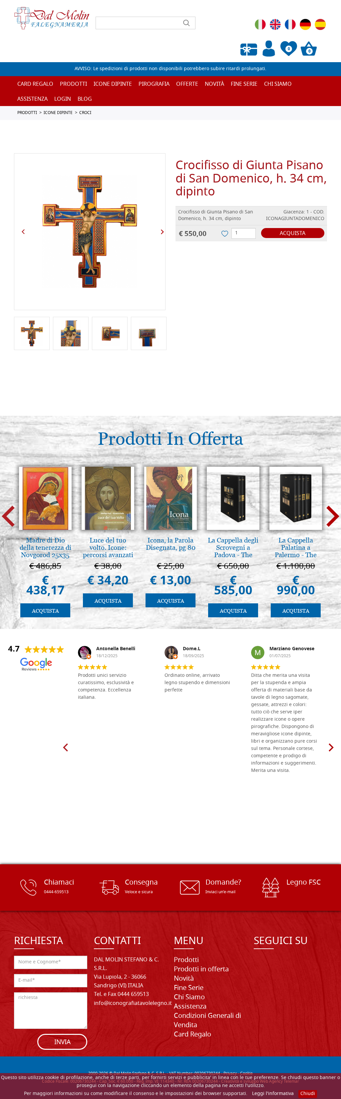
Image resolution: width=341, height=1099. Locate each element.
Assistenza (190, 1007)
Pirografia (154, 84)
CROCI (85, 113)
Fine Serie (188, 988)
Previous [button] (23, 232)
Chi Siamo (278, 84)
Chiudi (307, 1094)
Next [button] (162, 231)
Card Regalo (35, 84)
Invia (62, 1043)
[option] (90, 231)
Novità (184, 979)
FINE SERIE (244, 84)
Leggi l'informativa (273, 1094)
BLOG (85, 99)
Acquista (292, 233)
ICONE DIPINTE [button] (113, 84)
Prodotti (186, 960)
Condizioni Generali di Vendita (207, 1021)
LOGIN (62, 99)
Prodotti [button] (73, 84)
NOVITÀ (214, 84)
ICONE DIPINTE (58, 113)
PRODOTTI (27, 113)
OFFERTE (187, 84)
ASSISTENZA (32, 99)
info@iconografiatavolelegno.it (133, 1003)
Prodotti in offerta (201, 969)
